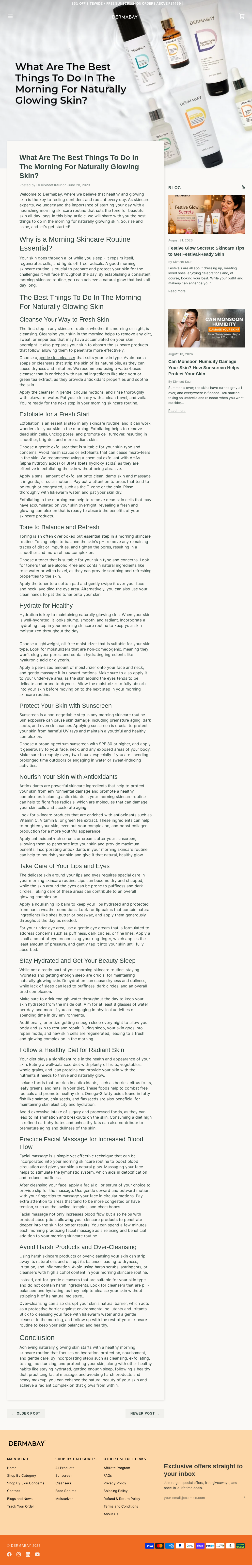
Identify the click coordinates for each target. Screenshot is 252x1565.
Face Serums (65, 1491)
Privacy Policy (115, 1483)
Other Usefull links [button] (125, 1459)
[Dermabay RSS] (243, 187)
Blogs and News (19, 1499)
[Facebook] (9, 1554)
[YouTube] (37, 1554)
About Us (111, 1514)
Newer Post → (145, 1413)
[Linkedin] (28, 1554)
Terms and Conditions (121, 1506)
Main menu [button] (17, 1459)
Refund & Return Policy (122, 1499)
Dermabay (21, 1545)
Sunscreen (63, 1475)
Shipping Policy (116, 1491)
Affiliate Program (117, 1468)
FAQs (108, 1475)
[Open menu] (14, 16)
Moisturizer (64, 1499)
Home (11, 1468)
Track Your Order (20, 1506)
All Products (64, 1468)
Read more (177, 291)
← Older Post (26, 1413)
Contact (13, 1491)
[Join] (241, 1497)
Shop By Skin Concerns (25, 1483)
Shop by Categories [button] (76, 1459)
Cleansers (63, 1483)
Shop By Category (21, 1475)
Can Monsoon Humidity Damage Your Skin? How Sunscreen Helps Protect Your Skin (203, 367)
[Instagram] (18, 1554)
